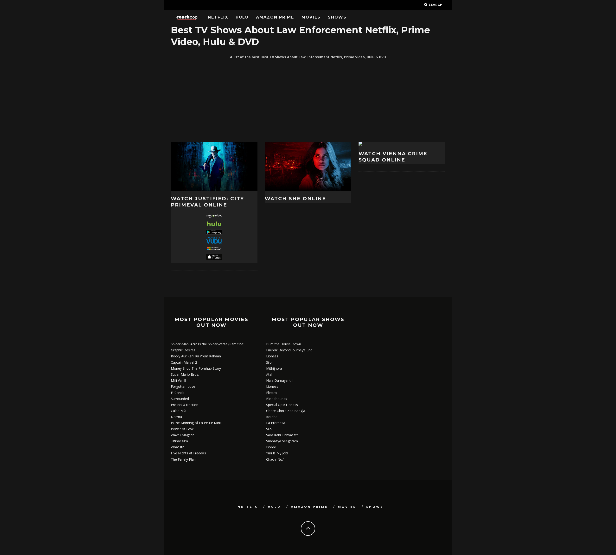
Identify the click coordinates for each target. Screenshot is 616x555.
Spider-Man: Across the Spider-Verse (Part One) (207, 344)
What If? (177, 447)
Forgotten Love (183, 386)
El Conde (178, 392)
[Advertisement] (308, 101)
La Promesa (275, 422)
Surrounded (180, 398)
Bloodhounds (276, 398)
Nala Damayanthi (279, 380)
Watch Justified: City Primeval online (207, 202)
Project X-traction (184, 404)
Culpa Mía (178, 410)
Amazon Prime (275, 17)
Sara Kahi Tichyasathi (282, 435)
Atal (269, 374)
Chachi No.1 (275, 459)
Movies (311, 17)
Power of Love (182, 429)
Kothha (271, 416)
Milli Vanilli (178, 380)
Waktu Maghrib (182, 435)
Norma (176, 416)
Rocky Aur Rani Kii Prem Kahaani (196, 356)
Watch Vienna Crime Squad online (393, 157)
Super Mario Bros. (185, 374)
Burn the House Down (283, 344)
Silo (269, 362)
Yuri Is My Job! (277, 453)
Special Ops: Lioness (282, 404)
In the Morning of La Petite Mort (196, 422)
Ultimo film (179, 441)
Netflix (218, 17)
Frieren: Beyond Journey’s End (289, 350)
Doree (271, 447)
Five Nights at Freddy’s (188, 453)
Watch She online (295, 198)
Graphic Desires (183, 350)
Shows (337, 17)
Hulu (242, 17)
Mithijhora (274, 368)
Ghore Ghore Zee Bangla (285, 410)
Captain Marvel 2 (184, 362)
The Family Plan (183, 459)
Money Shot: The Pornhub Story (196, 368)
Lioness (272, 356)
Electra (271, 392)
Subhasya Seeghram (282, 441)
